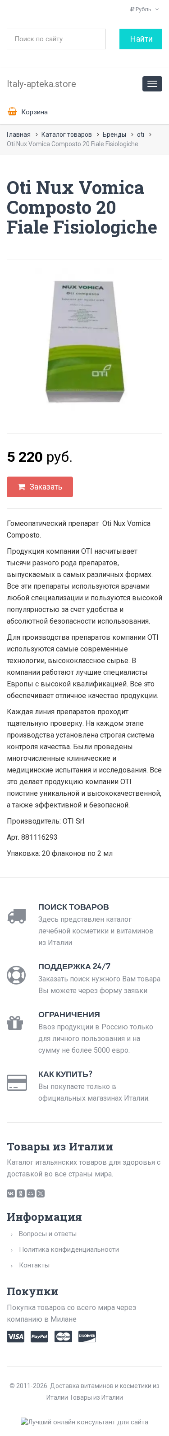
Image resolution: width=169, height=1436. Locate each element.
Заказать (44, 486)
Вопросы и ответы (48, 1234)
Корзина (33, 112)
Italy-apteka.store (41, 83)
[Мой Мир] (31, 1193)
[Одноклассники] (21, 1193)
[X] (41, 1193)
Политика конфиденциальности (69, 1249)
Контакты (34, 1265)
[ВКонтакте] (11, 1193)
